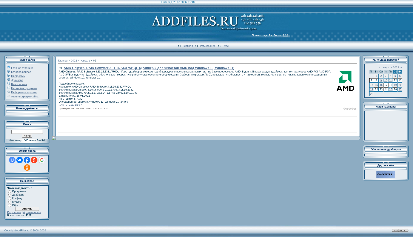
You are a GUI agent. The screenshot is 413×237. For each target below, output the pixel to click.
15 (376, 84)
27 (400, 89)
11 (390, 80)
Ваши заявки (19, 84)
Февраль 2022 (390, 67)
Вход (226, 46)
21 (371, 89)
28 (371, 93)
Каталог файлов (21, 72)
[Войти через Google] (41, 160)
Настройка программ (24, 88)
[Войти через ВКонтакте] (19, 160)
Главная (188, 46)
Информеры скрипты (24, 92)
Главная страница (22, 67)
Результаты (14, 212)
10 (385, 80)
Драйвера (17, 80)
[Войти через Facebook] (27, 160)
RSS (285, 35)
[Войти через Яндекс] (34, 160)
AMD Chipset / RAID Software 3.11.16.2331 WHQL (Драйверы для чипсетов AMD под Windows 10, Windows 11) (149, 68)
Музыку (16, 201)
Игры (15, 205)
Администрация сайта (25, 96)
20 (400, 84)
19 (395, 84)
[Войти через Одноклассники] (27, 167)
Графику (17, 198)
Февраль (85, 60)
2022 (74, 60)
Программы (18, 76)
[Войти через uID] (12, 160)
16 (381, 84)
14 (371, 84)
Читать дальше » (71, 104)
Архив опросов (32, 212)
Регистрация (208, 46)
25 (390, 89)
